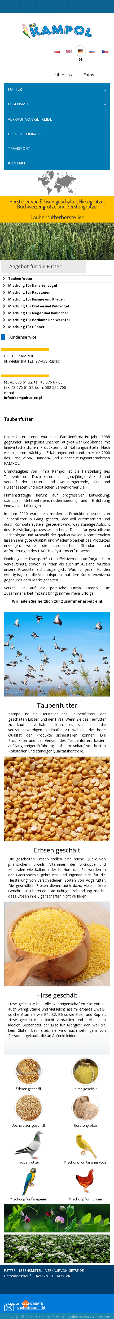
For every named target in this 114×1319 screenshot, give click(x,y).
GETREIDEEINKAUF (24, 133)
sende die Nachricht (31, 1307)
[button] (104, 90)
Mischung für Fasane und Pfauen (36, 299)
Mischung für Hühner (26, 327)
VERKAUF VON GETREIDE (30, 119)
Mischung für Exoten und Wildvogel (38, 306)
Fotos (89, 74)
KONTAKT (17, 163)
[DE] (80, 50)
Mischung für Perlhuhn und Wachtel (39, 320)
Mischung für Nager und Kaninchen (38, 313)
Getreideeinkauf (17, 1275)
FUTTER (15, 89)
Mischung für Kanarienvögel (32, 285)
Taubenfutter (20, 278)
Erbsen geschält (57, 850)
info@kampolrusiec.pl (23, 397)
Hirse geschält (57, 995)
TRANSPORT (19, 148)
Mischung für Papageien (29, 292)
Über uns (63, 74)
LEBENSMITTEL (22, 103)
